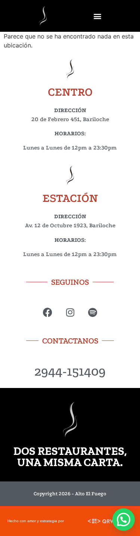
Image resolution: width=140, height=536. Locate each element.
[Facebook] (47, 312)
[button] (97, 16)
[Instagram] (70, 312)
